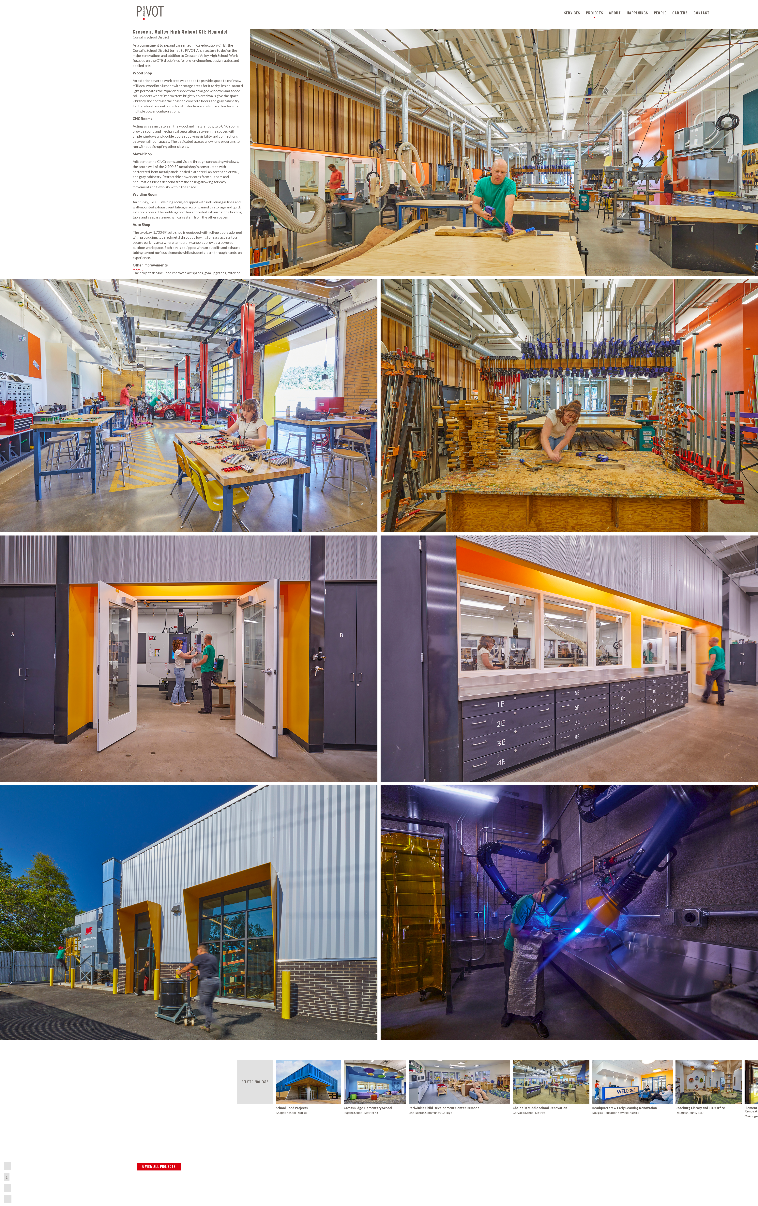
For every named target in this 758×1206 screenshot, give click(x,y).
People (660, 12)
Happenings (637, 12)
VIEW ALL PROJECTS (160, 1166)
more (137, 270)
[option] (308, 1087)
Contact (701, 12)
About (615, 12)
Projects (594, 12)
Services (572, 12)
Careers (680, 12)
